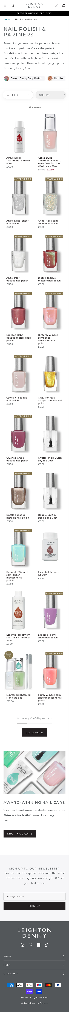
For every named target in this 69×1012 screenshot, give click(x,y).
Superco (44, 1003)
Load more (34, 732)
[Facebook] (38, 945)
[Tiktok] (46, 945)
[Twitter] (30, 945)
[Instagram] (23, 945)
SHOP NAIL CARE (19, 833)
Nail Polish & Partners (26, 19)
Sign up (34, 906)
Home (7, 19)
